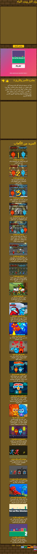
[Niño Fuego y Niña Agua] (32, 547)
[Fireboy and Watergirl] (35, 547)
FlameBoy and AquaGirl (18, 439)
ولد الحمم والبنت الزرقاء (18, 417)
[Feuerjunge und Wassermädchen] (29, 547)
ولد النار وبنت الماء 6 (18, 256)
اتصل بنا (19, 545)
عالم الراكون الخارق (18, 296)
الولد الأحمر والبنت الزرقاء (18, 374)
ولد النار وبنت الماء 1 (18, 159)
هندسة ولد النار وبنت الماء (18, 336)
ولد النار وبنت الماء (27, 1)
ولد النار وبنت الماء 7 (18, 276)
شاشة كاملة (18, 46)
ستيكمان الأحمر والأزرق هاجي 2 (18, 479)
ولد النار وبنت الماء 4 (18, 216)
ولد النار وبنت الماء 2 (18, 178)
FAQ (13, 545)
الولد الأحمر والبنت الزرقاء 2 (18, 396)
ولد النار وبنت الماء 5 (18, 234)
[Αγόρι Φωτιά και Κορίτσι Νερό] (22, 547)
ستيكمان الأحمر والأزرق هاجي (18, 459)
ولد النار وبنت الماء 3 (18, 198)
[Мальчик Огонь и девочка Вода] (35, 550)
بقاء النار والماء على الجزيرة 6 (18, 497)
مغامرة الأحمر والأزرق (18, 517)
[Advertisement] (18, 25)
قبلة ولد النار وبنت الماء (18, 354)
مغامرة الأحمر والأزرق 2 (18, 537)
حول (34, 545)
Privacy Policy (27, 545)
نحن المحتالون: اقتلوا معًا (18, 316)
